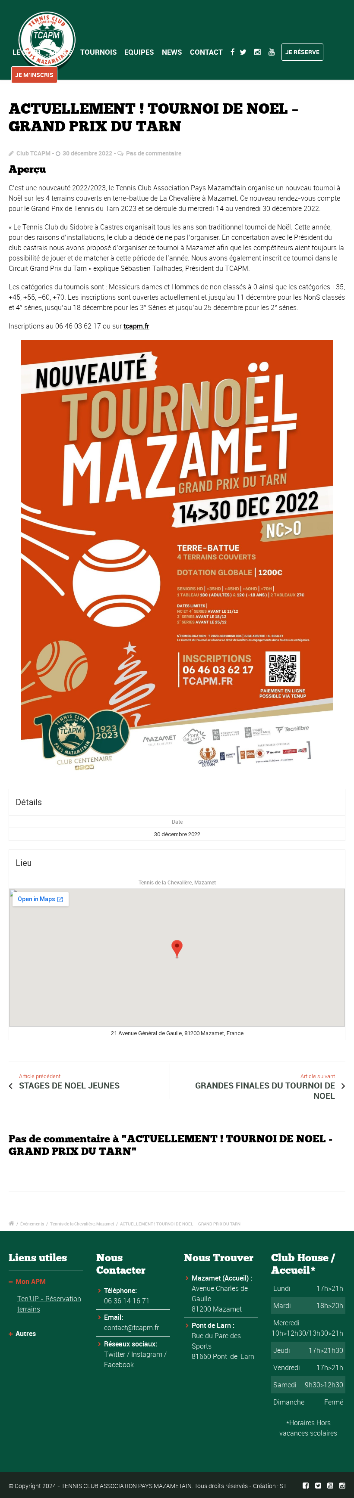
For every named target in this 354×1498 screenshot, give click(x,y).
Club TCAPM (33, 153)
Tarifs (60, 52)
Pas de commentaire (153, 153)
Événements (32, 1224)
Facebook (119, 1364)
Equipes (139, 52)
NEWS (172, 52)
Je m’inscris (34, 75)
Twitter (114, 1354)
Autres (26, 1333)
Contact (206, 52)
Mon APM (31, 1281)
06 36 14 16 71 (127, 1301)
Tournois (98, 52)
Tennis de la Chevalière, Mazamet (177, 882)
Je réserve (302, 52)
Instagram (146, 1354)
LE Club (27, 52)
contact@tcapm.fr (131, 1327)
